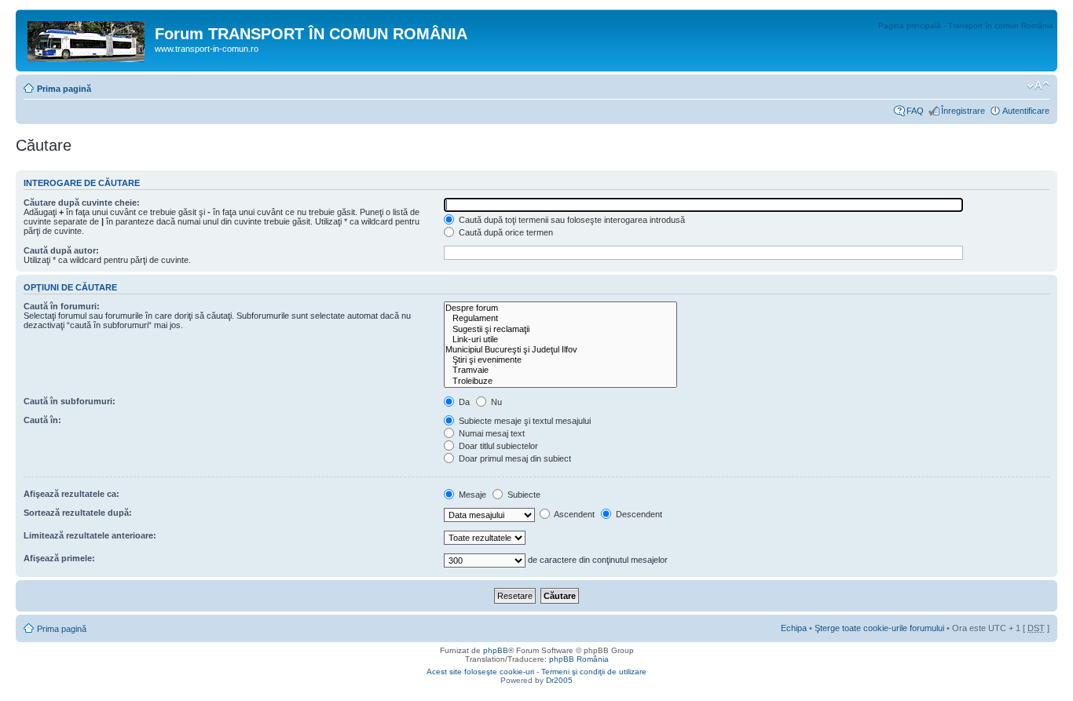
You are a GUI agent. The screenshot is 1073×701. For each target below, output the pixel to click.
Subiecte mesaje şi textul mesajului (523, 420)
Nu (495, 402)
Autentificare (1025, 110)
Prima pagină (64, 88)
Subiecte (522, 494)
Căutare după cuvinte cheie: (82, 202)
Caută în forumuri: (62, 306)
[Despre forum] (560, 308)
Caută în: (42, 420)
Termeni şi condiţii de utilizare (593, 671)
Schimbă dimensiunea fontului (1038, 85)
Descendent (637, 514)
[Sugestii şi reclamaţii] (560, 329)
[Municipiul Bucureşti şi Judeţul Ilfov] (560, 350)
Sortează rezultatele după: (78, 512)
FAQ (915, 110)
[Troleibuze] (560, 381)
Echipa (794, 628)
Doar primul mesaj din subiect (513, 458)
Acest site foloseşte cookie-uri (480, 671)
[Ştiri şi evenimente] (560, 360)
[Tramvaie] (560, 370)
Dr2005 (559, 680)
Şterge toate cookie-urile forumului (879, 628)
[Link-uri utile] (560, 339)
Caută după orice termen (504, 232)
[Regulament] (560, 318)
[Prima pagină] (87, 38)
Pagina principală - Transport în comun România (965, 25)
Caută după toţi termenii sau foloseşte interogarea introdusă (570, 220)
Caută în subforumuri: (69, 401)
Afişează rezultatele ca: (71, 493)
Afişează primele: (59, 558)
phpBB (495, 650)
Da (463, 402)
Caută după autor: (61, 250)
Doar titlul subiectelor (497, 446)
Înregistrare (963, 110)
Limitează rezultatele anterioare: (90, 535)
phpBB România (579, 659)
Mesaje (471, 494)
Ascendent (573, 514)
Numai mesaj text (490, 433)
